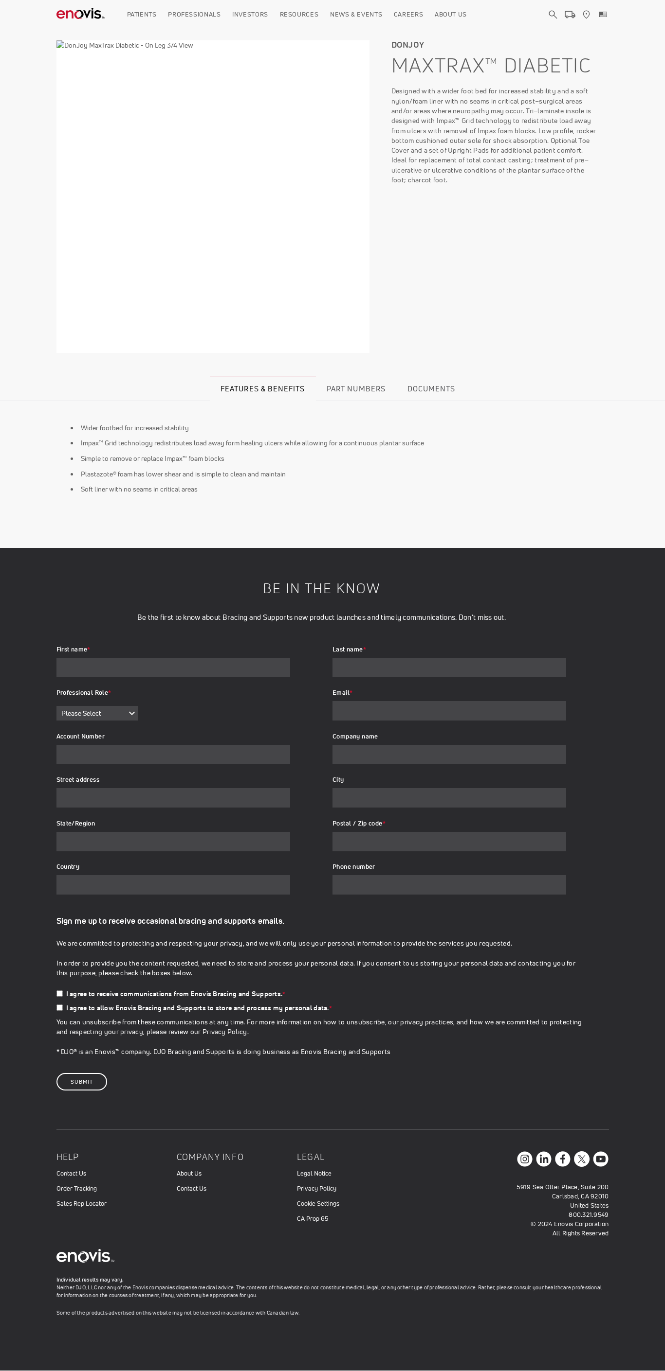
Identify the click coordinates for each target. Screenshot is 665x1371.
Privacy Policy (225, 1031)
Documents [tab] (431, 388)
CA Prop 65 (312, 1218)
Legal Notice (314, 1173)
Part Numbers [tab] (356, 388)
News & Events (356, 14)
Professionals (194, 14)
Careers (409, 14)
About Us (451, 14)
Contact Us (71, 1173)
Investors (250, 14)
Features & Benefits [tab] (263, 388)
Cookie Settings (318, 1203)
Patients (142, 14)
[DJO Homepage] (80, 14)
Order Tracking (76, 1188)
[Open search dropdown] (553, 23)
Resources (299, 14)
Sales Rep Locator (81, 1203)
